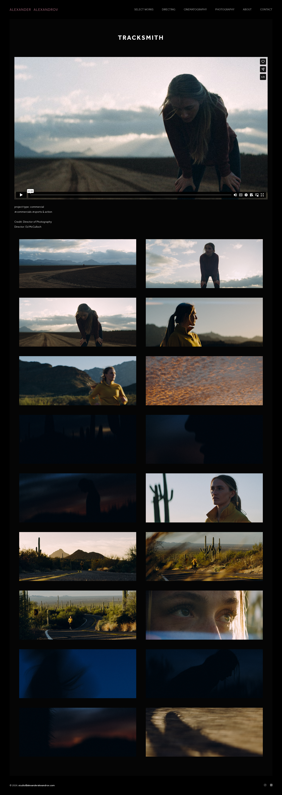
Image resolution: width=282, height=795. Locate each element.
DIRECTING (168, 9)
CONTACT (266, 9)
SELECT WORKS (143, 9)
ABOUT (247, 9)
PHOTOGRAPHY (224, 9)
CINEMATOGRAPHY (195, 9)
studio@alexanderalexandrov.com (36, 785)
